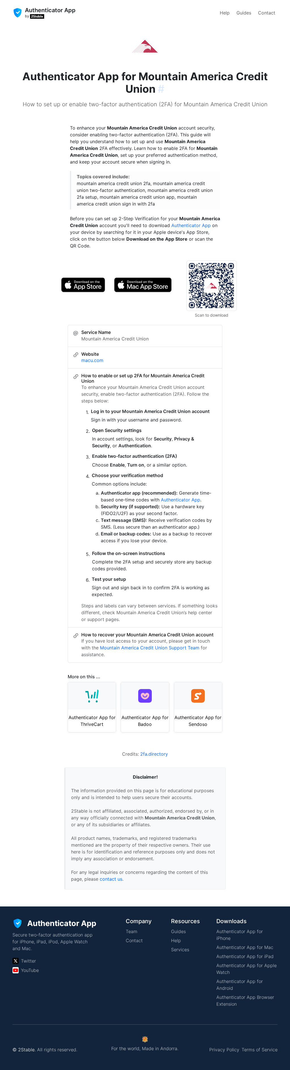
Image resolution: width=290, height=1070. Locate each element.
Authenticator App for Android (239, 984)
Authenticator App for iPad (245, 956)
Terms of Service (260, 1049)
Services (180, 949)
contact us (111, 879)
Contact (266, 13)
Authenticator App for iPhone (239, 935)
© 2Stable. (24, 1049)
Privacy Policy (224, 1049)
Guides (243, 13)
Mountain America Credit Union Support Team (149, 648)
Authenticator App (191, 225)
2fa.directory (154, 754)
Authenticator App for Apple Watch (246, 969)
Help (225, 13)
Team (131, 931)
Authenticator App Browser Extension (245, 1000)
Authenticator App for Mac (244, 947)
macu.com (92, 360)
